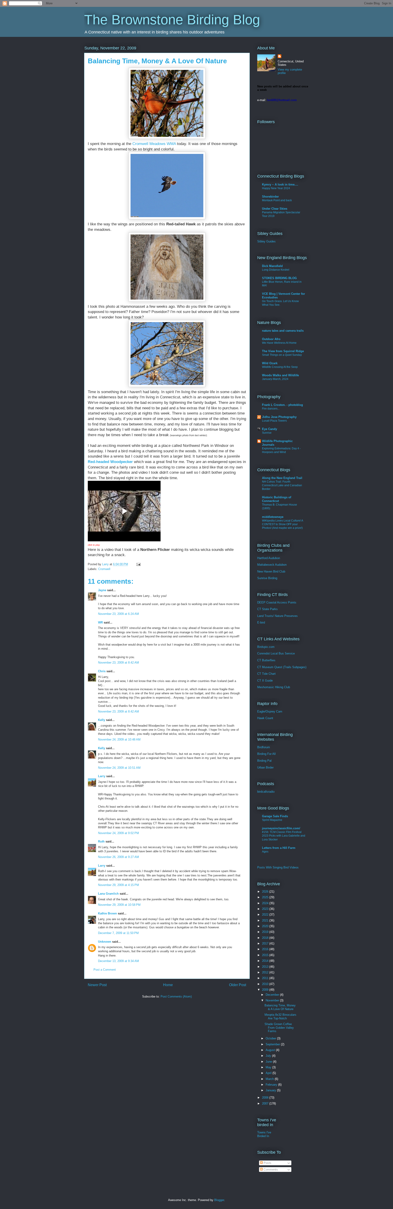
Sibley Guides (266, 241)
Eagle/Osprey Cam (269, 711)
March (270, 1079)
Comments (270, 1169)
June (269, 1061)
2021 (265, 920)
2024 (265, 903)
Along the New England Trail (282, 478)
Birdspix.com (266, 647)
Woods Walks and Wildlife (280, 375)
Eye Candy (269, 429)
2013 (265, 966)
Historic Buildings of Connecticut (276, 499)
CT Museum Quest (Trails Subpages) (281, 667)
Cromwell (104, 569)
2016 (265, 949)
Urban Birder (265, 767)
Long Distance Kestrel (275, 269)
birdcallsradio (266, 791)
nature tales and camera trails (283, 330)
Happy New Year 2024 (276, 188)
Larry (101, 776)
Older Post (237, 985)
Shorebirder (270, 196)
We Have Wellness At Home (279, 342)
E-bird (261, 622)
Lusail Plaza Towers (274, 420)
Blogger (219, 1200)
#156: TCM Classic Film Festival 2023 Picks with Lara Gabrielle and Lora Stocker (283, 835)
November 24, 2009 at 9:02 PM (118, 833)
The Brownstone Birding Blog (172, 19)
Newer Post (97, 985)
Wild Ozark (269, 363)
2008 (265, 1097)
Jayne (102, 590)
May (269, 1067)
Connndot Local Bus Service (276, 653)
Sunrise (267, 432)
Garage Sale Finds (275, 816)
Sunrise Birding (267, 578)
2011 (265, 978)
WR (100, 622)
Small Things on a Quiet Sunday (282, 354)
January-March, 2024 (275, 379)
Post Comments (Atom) (176, 996)
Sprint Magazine (272, 820)
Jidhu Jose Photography (279, 417)
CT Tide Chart (266, 673)
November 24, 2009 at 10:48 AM (119, 739)
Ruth (101, 841)
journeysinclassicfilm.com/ (281, 828)
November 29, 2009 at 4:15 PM (118, 885)
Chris (102, 671)
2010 (265, 984)
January (271, 1090)
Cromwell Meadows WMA (154, 144)
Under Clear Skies (274, 208)
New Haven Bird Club (271, 571)
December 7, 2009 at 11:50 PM (118, 933)
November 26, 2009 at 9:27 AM (118, 857)
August (271, 1050)
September (273, 1044)
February (272, 1084)
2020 (265, 926)
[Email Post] (138, 564)
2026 (265, 891)
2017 (265, 943)
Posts (267, 1163)
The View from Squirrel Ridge (283, 351)
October (271, 1038)
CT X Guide (265, 680)
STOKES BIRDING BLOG (279, 278)
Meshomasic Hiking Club (273, 687)
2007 (265, 1103)
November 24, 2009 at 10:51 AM (119, 767)
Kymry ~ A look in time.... (280, 184)
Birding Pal (264, 760)
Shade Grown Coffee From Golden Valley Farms (279, 1027)
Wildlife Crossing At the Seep (280, 367)
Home (168, 985)
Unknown (104, 941)
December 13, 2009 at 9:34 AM (118, 961)
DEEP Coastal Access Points (276, 602)
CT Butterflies (266, 660)
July (269, 1055)
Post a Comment (104, 969)
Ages (265, 851)
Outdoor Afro (271, 339)
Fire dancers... (271, 408)
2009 (265, 989)
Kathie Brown (107, 913)
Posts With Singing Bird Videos (278, 867)
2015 (265, 955)
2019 (265, 932)
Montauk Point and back (277, 200)
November (273, 1000)
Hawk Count (265, 718)
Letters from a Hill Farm (278, 848)
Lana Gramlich (108, 893)
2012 (265, 972)
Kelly (101, 720)
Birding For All (266, 754)
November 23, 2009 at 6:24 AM (118, 614)
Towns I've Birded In (264, 1134)
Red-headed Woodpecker (110, 462)
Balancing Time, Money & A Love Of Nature (280, 1007)
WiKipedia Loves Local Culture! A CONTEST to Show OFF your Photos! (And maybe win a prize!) (282, 524)
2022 (265, 914)
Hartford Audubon (268, 558)
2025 (265, 897)
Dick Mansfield (272, 266)
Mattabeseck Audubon (272, 564)
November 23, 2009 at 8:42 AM (118, 662)
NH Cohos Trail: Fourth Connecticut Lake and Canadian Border (282, 485)
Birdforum (263, 747)
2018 (265, 937)
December (273, 994)
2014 (265, 960)
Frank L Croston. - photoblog (282, 405)
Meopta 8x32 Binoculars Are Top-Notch (280, 1016)
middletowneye (272, 517)
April (269, 1073)
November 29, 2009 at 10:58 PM (119, 904)
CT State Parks (267, 609)
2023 (265, 909)
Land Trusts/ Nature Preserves (277, 616)
